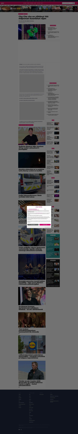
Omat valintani (33, 224)
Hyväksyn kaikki (45, 224)
